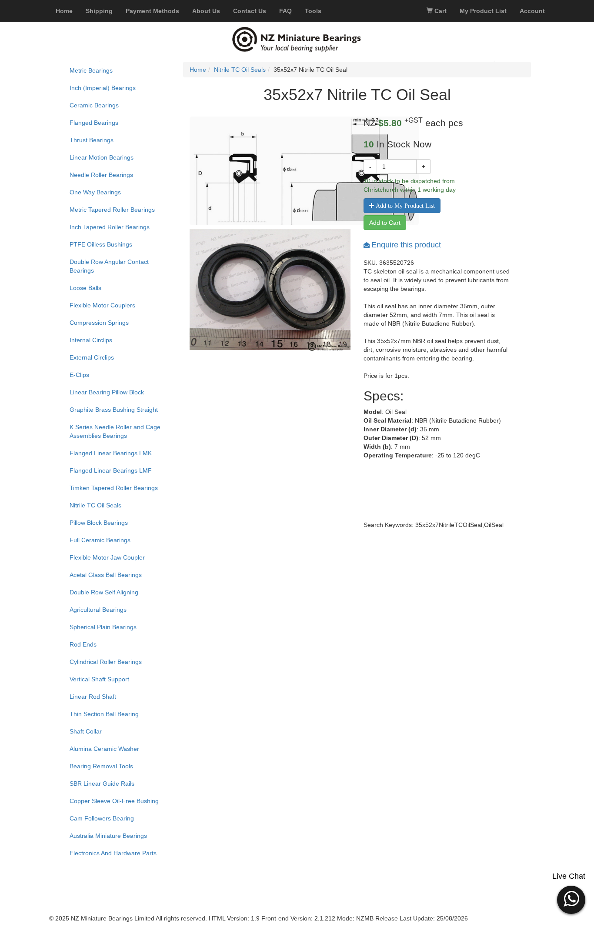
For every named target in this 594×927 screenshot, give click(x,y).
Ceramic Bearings (94, 105)
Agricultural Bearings (98, 609)
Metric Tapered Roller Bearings (112, 209)
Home (198, 69)
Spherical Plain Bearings (103, 627)
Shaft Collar (86, 731)
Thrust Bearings (91, 140)
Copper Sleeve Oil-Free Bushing (114, 800)
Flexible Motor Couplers (102, 305)
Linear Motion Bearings (101, 157)
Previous (176, 303)
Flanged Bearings (94, 122)
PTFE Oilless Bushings (101, 244)
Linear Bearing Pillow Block (107, 392)
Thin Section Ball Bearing (104, 713)
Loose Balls (85, 287)
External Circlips (92, 357)
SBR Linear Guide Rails (102, 783)
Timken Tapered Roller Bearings (114, 487)
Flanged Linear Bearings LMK (111, 453)
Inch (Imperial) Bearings (103, 87)
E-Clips (79, 374)
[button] (571, 899)
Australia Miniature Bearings (108, 835)
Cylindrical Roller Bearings (106, 661)
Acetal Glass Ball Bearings (106, 574)
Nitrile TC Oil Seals (95, 505)
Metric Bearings (91, 70)
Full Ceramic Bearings (100, 540)
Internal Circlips (91, 340)
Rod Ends (83, 644)
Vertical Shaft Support (99, 679)
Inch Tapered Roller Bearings (110, 226)
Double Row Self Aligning (104, 592)
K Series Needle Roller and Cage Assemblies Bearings (115, 431)
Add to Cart (384, 222)
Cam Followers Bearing (102, 818)
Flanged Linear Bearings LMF (111, 470)
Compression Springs (99, 322)
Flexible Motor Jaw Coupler (107, 557)
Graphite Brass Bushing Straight (114, 409)
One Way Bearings (95, 192)
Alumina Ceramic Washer (104, 748)
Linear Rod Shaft (93, 696)
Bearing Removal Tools (101, 766)
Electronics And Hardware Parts (113, 853)
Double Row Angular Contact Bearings (109, 266)
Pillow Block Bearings (99, 522)
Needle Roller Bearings (101, 174)
